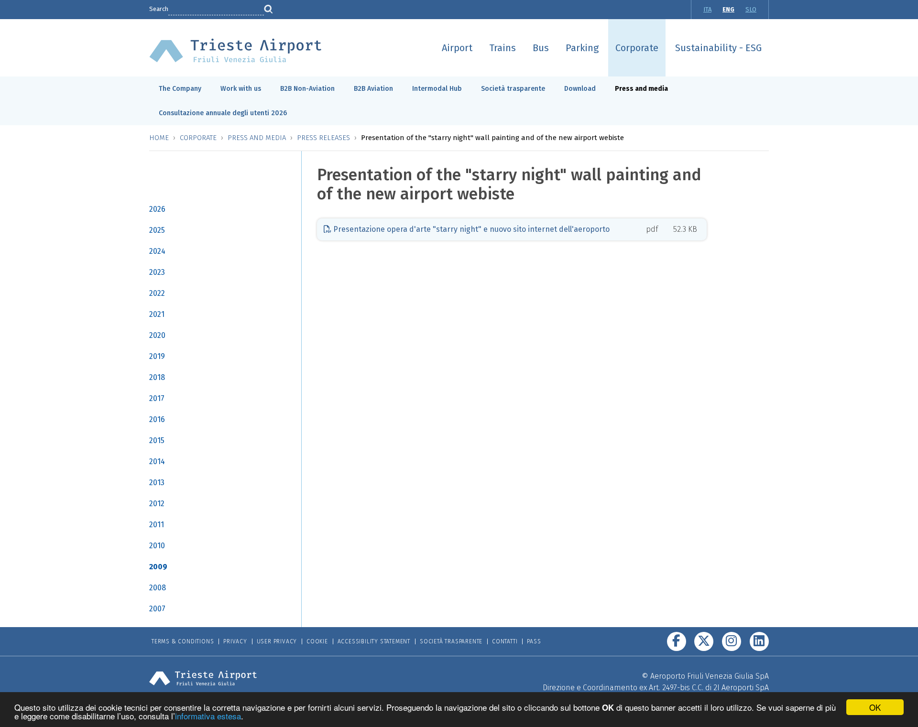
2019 (157, 356)
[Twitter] (703, 641)
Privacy (235, 641)
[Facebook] (676, 641)
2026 (157, 209)
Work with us (240, 89)
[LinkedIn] (759, 641)
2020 (157, 335)
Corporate (636, 48)
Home (159, 137)
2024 (157, 251)
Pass (534, 641)
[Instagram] (731, 641)
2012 (156, 503)
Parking (582, 48)
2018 (157, 377)
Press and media (641, 89)
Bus (541, 48)
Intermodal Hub (437, 89)
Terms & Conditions (183, 641)
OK (875, 707)
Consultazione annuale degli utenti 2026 (223, 113)
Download (580, 89)
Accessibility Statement (374, 641)
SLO (750, 9)
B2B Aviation (373, 89)
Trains (502, 48)
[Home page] (235, 49)
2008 (157, 587)
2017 (156, 398)
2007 (157, 608)
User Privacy (277, 641)
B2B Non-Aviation (307, 89)
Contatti (504, 641)
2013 (156, 482)
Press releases (323, 137)
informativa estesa (208, 716)
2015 (156, 440)
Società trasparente (513, 89)
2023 (157, 272)
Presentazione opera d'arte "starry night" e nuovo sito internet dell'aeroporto (470, 229)
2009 (158, 566)
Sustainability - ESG (718, 48)
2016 (157, 419)
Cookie (317, 641)
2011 (156, 524)
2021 (156, 314)
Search (158, 8)
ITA (707, 9)
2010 (157, 545)
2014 (157, 461)
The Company (180, 89)
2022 (157, 293)
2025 (157, 230)
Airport (457, 48)
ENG (728, 9)
